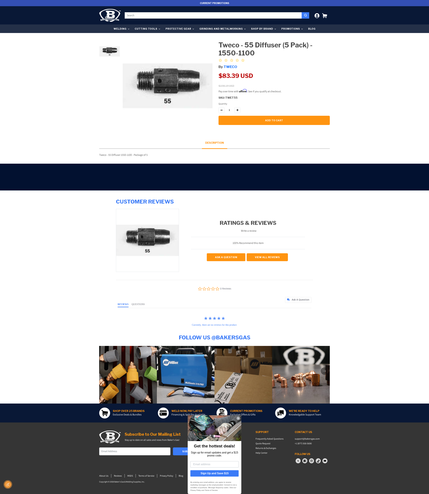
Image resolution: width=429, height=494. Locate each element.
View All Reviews (267, 257)
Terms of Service (146, 475)
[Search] (305, 15)
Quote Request (263, 443)
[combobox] (213, 15)
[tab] (298, 300)
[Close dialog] (238, 418)
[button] (324, 15)
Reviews (118, 475)
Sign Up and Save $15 (215, 473)
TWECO (230, 67)
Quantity (223, 103)
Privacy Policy (166, 475)
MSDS (130, 475)
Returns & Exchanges (266, 448)
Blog (312, 28)
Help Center (261, 452)
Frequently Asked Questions (270, 438)
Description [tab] (214, 142)
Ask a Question (226, 257)
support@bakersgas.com (307, 438)
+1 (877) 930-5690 (303, 443)
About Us (103, 475)
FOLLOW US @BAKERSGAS (214, 337)
